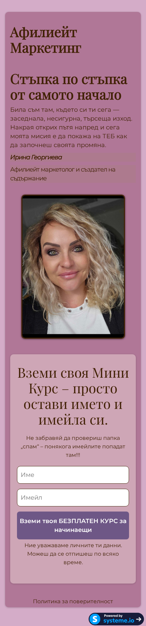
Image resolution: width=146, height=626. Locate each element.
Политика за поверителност (73, 601)
